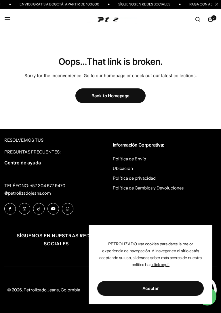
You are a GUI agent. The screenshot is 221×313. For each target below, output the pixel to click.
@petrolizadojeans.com (27, 193)
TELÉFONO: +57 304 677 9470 (34, 185)
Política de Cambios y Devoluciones (148, 188)
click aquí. (160, 264)
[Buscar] (197, 19)
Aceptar (150, 288)
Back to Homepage (110, 95)
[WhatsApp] (67, 209)
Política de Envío (129, 159)
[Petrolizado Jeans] (110, 19)
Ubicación (123, 168)
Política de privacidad (134, 178)
